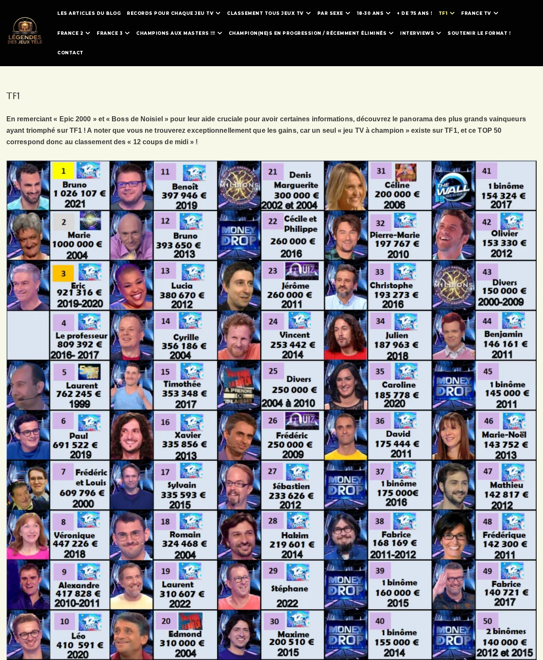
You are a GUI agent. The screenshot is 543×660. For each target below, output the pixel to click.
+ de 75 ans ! (414, 13)
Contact (70, 53)
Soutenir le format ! (479, 33)
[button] (218, 13)
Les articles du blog (88, 13)
